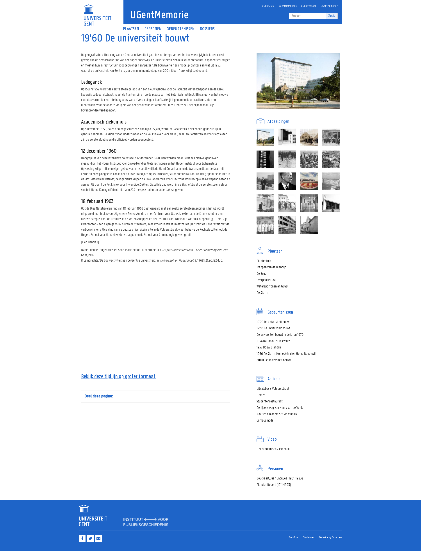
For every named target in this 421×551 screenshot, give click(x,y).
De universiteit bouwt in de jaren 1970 (280, 334)
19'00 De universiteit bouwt (274, 321)
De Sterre (262, 292)
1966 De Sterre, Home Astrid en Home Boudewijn (287, 353)
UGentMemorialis (287, 5)
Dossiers (207, 29)
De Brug (261, 273)
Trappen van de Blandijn (271, 267)
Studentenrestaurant (270, 401)
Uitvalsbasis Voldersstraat (273, 388)
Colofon (293, 537)
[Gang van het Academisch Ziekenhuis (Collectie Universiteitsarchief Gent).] (309, 203)
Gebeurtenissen (180, 29)
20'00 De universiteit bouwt (274, 359)
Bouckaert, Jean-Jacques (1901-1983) (280, 478)
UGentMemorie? (329, 5)
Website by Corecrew (330, 537)
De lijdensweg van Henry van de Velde (280, 407)
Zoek (331, 16)
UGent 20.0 (268, 5)
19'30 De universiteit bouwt (273, 328)
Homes (261, 394)
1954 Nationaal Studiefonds (274, 340)
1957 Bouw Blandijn (269, 347)
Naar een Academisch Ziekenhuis (277, 413)
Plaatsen (131, 29)
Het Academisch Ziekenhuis (273, 448)
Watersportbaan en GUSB (272, 286)
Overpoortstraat (267, 279)
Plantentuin (264, 260)
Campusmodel (265, 420)
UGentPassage (308, 5)
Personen (152, 29)
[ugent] (97, 12)
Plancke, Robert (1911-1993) (274, 484)
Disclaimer (308, 537)
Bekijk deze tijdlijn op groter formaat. (118, 377)
